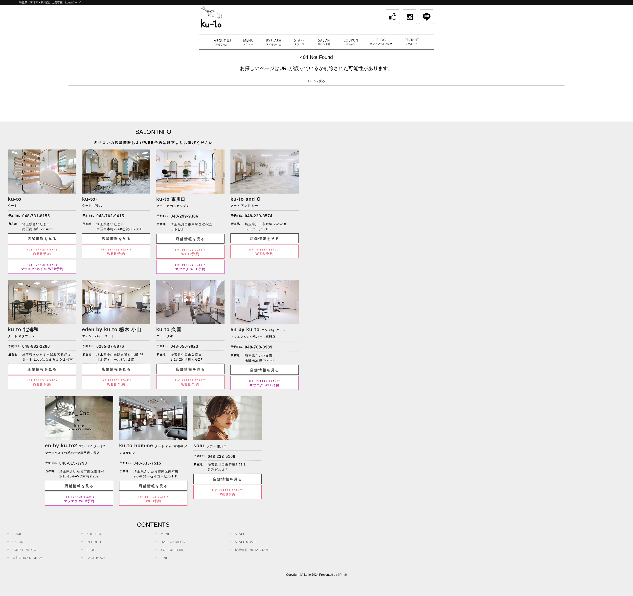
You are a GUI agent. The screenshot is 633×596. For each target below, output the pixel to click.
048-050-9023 (184, 346)
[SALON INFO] (324, 42)
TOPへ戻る (316, 81)
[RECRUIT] (411, 42)
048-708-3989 (258, 347)
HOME (17, 534)
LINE (164, 558)
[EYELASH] (274, 42)
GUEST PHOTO (24, 550)
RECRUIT (94, 542)
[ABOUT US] (222, 42)
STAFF (240, 534)
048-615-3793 (73, 463)
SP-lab (342, 574)
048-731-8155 (36, 216)
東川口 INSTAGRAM (27, 558)
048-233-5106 (221, 456)
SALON (18, 542)
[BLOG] (381, 42)
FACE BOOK (96, 558)
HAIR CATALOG (173, 542)
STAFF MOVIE (246, 542)
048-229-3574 (258, 216)
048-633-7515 (147, 463)
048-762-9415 (110, 216)
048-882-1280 (36, 346)
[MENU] (248, 42)
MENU (166, 534)
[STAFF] (299, 42)
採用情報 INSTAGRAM (251, 550)
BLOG (91, 550)
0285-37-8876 (110, 346)
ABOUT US (95, 534)
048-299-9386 (184, 216)
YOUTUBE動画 (172, 550)
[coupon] (351, 42)
